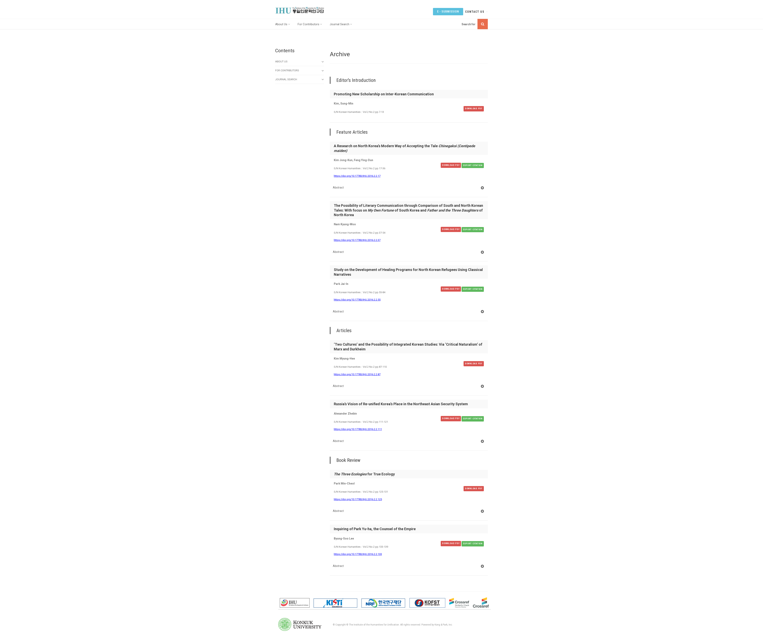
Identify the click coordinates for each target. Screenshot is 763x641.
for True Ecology (364, 474)
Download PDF (473, 108)
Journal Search (339, 24)
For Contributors (308, 24)
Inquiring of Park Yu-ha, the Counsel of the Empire (375, 529)
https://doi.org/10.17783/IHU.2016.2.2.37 (357, 240)
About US (281, 61)
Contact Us (474, 11)
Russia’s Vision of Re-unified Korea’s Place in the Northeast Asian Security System (401, 404)
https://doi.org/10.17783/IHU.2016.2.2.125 (358, 499)
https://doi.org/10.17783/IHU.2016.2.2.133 (358, 554)
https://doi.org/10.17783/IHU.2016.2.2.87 (357, 374)
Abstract (338, 187)
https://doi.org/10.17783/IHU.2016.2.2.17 (357, 175)
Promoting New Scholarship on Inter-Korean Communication (384, 94)
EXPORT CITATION (472, 165)
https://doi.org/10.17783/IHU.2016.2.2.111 (358, 429)
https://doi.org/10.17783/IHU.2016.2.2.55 (357, 299)
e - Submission (448, 11)
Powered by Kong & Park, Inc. (437, 624)
